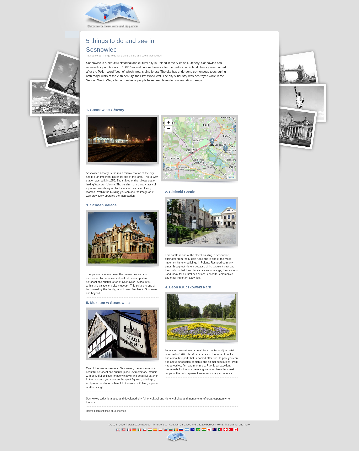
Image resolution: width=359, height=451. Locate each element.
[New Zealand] (215, 430)
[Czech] (145, 430)
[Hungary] (150, 430)
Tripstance (92, 55)
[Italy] (139, 430)
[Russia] (181, 430)
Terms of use (160, 424)
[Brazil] (198, 430)
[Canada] (237, 430)
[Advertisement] (230, 17)
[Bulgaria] (170, 430)
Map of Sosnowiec (115, 410)
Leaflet (231, 177)
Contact (173, 424)
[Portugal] (220, 430)
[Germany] (134, 430)
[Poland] (160, 430)
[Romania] (176, 430)
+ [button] (168, 122)
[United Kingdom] (119, 430)
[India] (204, 430)
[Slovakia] (165, 430)
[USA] (124, 430)
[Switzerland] (225, 430)
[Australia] (193, 430)
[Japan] (209, 430)
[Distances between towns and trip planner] (112, 15)
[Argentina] (186, 430)
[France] (129, 430)
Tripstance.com (134, 424)
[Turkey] (230, 430)
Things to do (109, 55)
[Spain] (155, 430)
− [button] (168, 128)
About (147, 424)
